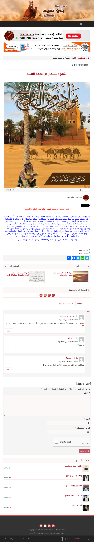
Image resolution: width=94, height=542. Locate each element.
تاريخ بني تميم (83, 58)
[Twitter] (53, 295)
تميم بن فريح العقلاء (74, 505)
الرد (8, 330)
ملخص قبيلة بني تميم (73, 466)
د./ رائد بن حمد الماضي (73, 495)
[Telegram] (45, 295)
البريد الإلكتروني (82, 428)
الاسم (87, 419)
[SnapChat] (41, 295)
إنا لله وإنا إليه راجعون (74, 475)
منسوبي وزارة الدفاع (74, 485)
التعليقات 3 (86, 311)
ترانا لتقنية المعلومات (73, 539)
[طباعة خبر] (80, 190)
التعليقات (80, 303)
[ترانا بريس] (62, 539)
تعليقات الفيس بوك (66, 303)
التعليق (87, 393)
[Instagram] (49, 295)
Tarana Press (17, 539)
